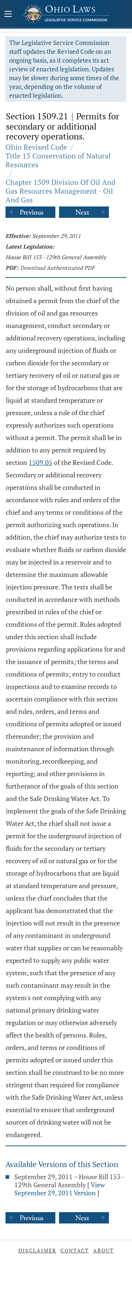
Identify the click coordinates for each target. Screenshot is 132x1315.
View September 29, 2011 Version (59, 1188)
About (103, 1250)
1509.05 (40, 462)
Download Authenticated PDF (57, 267)
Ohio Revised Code (36, 147)
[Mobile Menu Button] (8, 14)
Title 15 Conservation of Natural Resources (58, 160)
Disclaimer (37, 1250)
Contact (74, 1250)
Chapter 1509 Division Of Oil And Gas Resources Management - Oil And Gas (60, 191)
